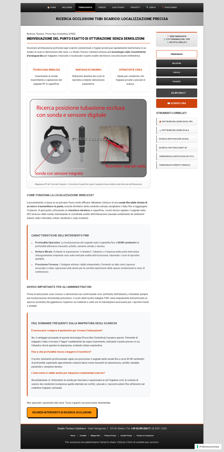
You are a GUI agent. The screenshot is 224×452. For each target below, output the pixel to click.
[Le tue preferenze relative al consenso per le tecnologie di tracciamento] (208, 447)
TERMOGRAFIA (85, 7)
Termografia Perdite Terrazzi (174, 165)
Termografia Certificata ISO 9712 (176, 156)
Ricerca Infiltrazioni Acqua (173, 139)
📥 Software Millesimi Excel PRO (176, 121)
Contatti (83, 436)
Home (72, 436)
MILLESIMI (176, 63)
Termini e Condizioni (145, 436)
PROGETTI (176, 82)
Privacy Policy (110, 436)
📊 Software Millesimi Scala (174, 130)
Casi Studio (118, 7)
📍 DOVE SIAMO (169, 7)
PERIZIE (176, 72)
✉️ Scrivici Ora (176, 103)
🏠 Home (51, 7)
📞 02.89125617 (177, 93)
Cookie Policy (126, 436)
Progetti (135, 7)
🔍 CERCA (151, 7)
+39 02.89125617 (140, 428)
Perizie (102, 7)
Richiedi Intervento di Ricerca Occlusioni (61, 412)
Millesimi (67, 7)
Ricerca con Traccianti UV (173, 148)
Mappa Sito (95, 436)
